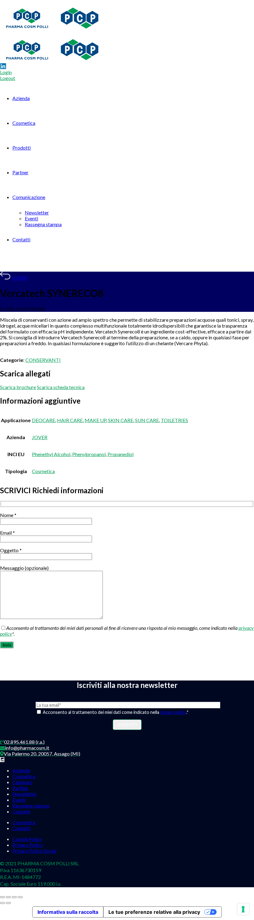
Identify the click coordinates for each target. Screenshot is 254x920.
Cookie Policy (27, 839)
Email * (7, 533)
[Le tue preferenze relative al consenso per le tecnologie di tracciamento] (243, 909)
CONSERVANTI (43, 360)
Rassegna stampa (43, 224)
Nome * (8, 515)
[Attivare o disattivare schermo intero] (8, 897)
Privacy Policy (27, 845)
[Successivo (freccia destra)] (8, 903)
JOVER (19, 278)
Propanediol (120, 454)
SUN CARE (147, 420)
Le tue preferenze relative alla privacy (154, 912)
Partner (20, 172)
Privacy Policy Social (34, 851)
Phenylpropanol (89, 454)
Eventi (31, 218)
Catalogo (22, 782)
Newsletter (37, 212)
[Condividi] (14, 897)
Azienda (21, 98)
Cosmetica (23, 123)
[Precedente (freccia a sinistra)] (2, 903)
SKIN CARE (120, 420)
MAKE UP (95, 420)
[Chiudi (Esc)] (20, 897)
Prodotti (21, 148)
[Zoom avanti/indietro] (2, 897)
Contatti (21, 239)
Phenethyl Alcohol (51, 454)
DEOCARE (43, 420)
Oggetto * (11, 550)
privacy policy (173, 712)
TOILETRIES (174, 420)
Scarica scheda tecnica (61, 387)
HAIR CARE (70, 420)
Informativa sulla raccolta (67, 912)
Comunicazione (28, 197)
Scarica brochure (18, 387)
